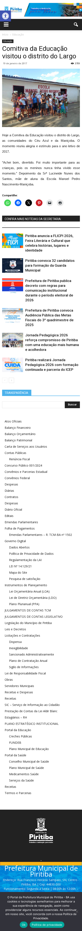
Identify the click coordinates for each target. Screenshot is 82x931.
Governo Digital (15, 541)
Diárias (9, 491)
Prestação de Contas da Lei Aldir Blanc (31, 711)
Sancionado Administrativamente (31, 654)
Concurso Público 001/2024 (23, 465)
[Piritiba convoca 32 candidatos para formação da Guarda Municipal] (12, 265)
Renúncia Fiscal (19, 459)
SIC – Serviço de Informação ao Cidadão (32, 705)
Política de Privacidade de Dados (31, 554)
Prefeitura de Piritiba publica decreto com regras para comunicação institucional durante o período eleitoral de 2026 (49, 290)
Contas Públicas (15, 453)
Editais (9, 516)
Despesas (11, 484)
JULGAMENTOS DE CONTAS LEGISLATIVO (34, 617)
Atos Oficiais (13, 421)
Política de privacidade (47, 924)
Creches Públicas (20, 736)
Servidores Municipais (19, 686)
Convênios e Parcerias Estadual (26, 472)
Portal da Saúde (15, 755)
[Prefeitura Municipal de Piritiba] (41, 10)
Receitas (10, 698)
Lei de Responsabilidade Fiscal (25, 673)
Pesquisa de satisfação (24, 579)
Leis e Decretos (15, 629)
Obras (9, 680)
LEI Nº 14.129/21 (20, 566)
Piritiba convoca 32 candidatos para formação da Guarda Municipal (50, 265)
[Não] (77, 911)
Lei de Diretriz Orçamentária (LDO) (33, 598)
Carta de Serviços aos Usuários (26, 446)
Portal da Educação (18, 730)
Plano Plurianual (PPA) (24, 604)
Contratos (11, 497)
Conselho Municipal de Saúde (29, 761)
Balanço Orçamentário (20, 434)
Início (5, 34)
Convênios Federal (17, 478)
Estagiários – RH (16, 717)
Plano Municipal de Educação (29, 749)
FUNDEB (15, 743)
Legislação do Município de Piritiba (28, 623)
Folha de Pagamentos (20, 528)
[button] (5, 15)
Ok (24, 924)
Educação (7, 41)
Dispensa (15, 642)
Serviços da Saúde (21, 780)
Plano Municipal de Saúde (26, 768)
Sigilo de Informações (24, 667)
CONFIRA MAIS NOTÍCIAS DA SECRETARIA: (33, 219)
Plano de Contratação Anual (28, 661)
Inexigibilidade (18, 648)
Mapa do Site (18, 572)
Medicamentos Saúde (24, 774)
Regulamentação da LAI (25, 560)
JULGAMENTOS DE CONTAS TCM (28, 610)
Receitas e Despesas (19, 692)
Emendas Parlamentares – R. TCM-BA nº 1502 (40, 535)
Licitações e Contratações (22, 635)
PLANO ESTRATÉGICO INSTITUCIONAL (32, 724)
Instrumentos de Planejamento (26, 585)
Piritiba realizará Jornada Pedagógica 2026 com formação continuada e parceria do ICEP (51, 365)
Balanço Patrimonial (18, 440)
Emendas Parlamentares (21, 522)
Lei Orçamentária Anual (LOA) (29, 591)
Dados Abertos (19, 547)
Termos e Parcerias (18, 793)
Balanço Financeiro (18, 428)
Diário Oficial (13, 509)
